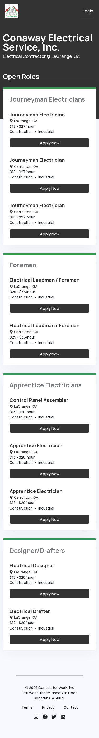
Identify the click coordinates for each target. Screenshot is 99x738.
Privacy (48, 707)
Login (87, 11)
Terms (27, 707)
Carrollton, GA (26, 166)
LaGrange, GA (25, 120)
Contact (71, 707)
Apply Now (49, 142)
